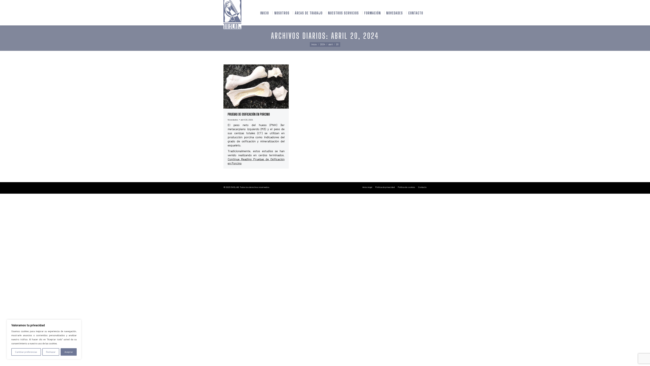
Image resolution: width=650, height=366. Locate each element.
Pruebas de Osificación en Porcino (249, 114)
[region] (44, 339)
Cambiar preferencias (26, 351)
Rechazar (51, 351)
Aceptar (68, 351)
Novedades (233, 119)
